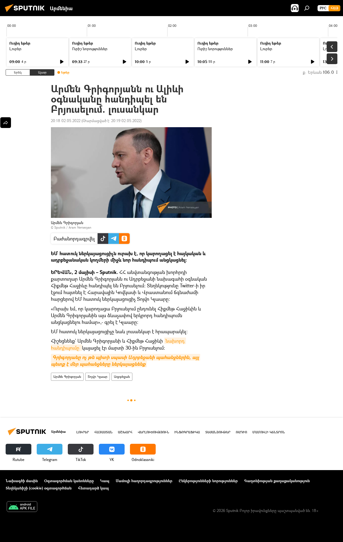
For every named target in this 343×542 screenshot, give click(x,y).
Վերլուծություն (153, 432)
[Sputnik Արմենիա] (26, 12)
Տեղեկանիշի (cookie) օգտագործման (39, 487)
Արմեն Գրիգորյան (67, 376)
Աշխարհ (125, 432)
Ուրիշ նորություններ (89, 48)
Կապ (104, 480)
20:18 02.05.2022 (65, 120)
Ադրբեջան (122, 376)
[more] (5, 122)
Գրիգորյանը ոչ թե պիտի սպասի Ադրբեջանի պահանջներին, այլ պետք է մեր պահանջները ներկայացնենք (125, 360)
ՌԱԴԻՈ (241, 432)
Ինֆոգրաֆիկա (187, 432)
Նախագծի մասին (22, 480)
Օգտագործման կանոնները (69, 480)
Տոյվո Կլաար (97, 376)
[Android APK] (22, 507)
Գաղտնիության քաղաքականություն (277, 480)
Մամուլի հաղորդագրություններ (144, 480)
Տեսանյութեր (217, 432)
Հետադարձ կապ (93, 487)
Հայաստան (103, 432)
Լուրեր (15, 48)
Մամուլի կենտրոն (268, 432)
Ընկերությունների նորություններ (208, 480)
